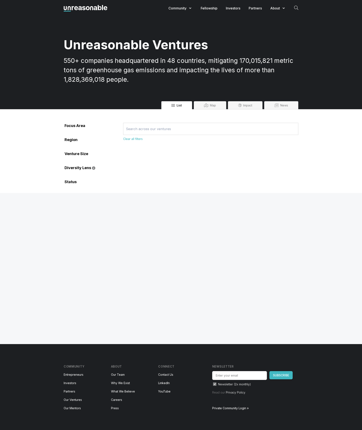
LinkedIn (164, 383)
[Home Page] (85, 8)
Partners (255, 8)
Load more (131, 143)
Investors (233, 8)
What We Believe (123, 391)
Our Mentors (72, 408)
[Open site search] (296, 8)
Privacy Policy (235, 392)
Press (115, 408)
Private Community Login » (230, 408)
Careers (116, 400)
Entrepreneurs (73, 374)
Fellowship (209, 8)
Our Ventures (73, 400)
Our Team (118, 374)
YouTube (164, 391)
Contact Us (165, 374)
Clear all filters (133, 139)
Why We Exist (120, 383)
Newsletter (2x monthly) (234, 384)
